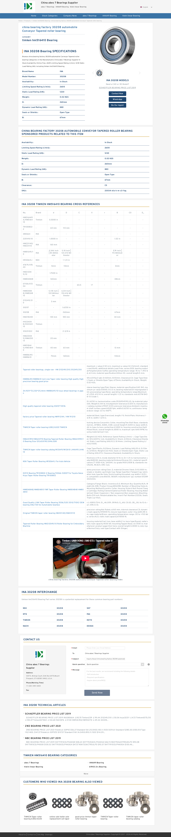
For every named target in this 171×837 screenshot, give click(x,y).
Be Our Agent (117, 105)
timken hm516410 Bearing (41, 21)
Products (27, 21)
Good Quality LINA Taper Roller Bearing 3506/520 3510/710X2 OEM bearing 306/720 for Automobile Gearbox (53, 503)
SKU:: (24, 191)
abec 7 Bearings (90, 16)
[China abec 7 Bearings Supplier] (29, 6)
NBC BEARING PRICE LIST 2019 (43, 738)
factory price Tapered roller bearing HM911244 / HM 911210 (49, 417)
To (73, 654)
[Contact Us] (165, 418)
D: (23, 102)
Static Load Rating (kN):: (33, 92)
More (86, 774)
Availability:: (28, 82)
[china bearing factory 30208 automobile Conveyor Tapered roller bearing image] (117, 46)
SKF (89, 608)
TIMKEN (26, 620)
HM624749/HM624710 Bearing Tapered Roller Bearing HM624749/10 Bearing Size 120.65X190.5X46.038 (53, 440)
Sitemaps (48, 835)
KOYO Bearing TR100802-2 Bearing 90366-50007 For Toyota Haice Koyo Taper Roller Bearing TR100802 (53, 474)
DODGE (90, 626)
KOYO (89, 620)
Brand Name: (28, 71)
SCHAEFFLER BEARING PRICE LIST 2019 (117, 88)
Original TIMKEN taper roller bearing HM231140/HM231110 (49, 513)
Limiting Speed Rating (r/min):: (36, 87)
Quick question (78, 664)
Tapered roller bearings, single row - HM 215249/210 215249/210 (52, 370)
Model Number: (29, 76)
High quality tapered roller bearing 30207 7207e (44, 406)
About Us (22, 835)
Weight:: (26, 97)
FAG (88, 614)
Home (33, 16)
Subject (75, 659)
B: (23, 117)
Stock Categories (49, 16)
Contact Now (117, 93)
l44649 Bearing (109, 16)
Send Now (97, 692)
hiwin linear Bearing (131, 16)
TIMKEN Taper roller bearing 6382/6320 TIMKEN (45, 427)
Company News (70, 16)
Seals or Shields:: (30, 112)
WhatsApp (117, 99)
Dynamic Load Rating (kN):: (34, 107)
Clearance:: (27, 185)
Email (74, 648)
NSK (25, 608)
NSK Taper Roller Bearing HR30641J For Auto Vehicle (46, 461)
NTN (25, 614)
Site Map (40, 835)
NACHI (26, 626)
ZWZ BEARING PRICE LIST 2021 (43, 726)
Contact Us (31, 835)
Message (75, 670)
